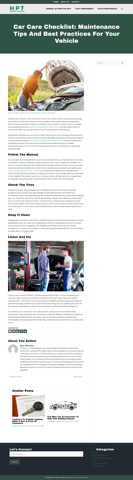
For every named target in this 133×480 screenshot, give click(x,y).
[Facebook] (10, 331)
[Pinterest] (21, 331)
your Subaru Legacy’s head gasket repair (47, 141)
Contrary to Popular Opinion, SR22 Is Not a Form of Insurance (27, 421)
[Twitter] (13, 331)
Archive (95, 453)
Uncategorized (98, 466)
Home (94, 461)
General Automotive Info (30, 113)
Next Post (79, 377)
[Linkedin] (17, 331)
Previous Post (15, 377)
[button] (122, 9)
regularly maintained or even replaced (24, 171)
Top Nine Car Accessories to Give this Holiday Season (63, 418)
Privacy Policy (73, 477)
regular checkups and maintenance (44, 127)
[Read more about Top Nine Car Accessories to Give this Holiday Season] (63, 404)
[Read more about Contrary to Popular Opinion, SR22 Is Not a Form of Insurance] (28, 406)
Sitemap (84, 477)
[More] (25, 331)
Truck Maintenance (100, 464)
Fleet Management (100, 455)
